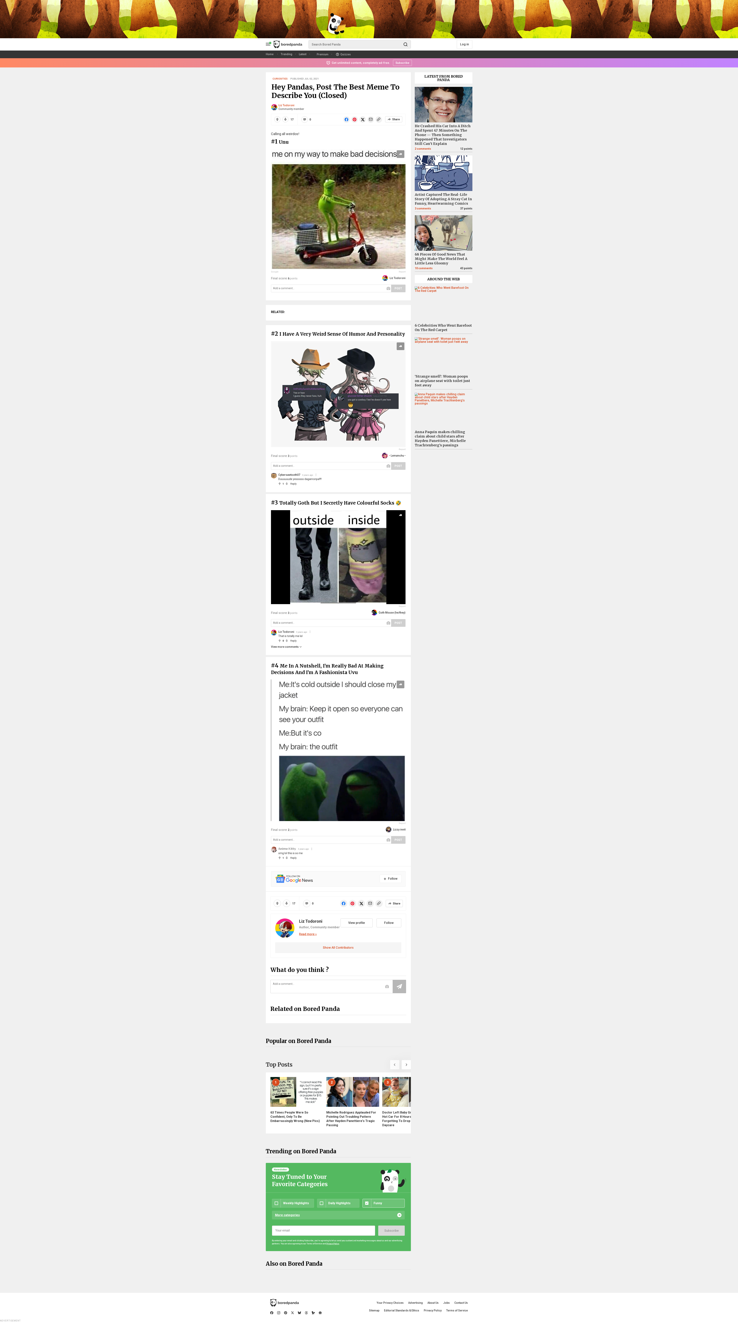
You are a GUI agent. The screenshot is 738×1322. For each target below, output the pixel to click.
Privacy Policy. (332, 1244)
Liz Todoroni (286, 105)
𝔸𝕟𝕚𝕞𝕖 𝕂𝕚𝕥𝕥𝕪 (287, 848)
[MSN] (313, 1312)
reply (293, 483)
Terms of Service (457, 1310)
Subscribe (391, 1230)
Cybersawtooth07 (289, 474)
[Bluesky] (299, 1312)
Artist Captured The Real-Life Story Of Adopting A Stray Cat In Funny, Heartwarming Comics (443, 199)
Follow (389, 923)
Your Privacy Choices (390, 1302)
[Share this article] (400, 154)
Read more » (308, 934)
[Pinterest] (285, 1312)
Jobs (446, 1302)
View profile (356, 923)
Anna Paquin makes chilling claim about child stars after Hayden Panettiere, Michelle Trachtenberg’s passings (440, 438)
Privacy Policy (433, 1310)
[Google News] (320, 1312)
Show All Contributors (338, 947)
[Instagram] (278, 1312)
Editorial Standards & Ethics (401, 1310)
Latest (302, 54)
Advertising (415, 1302)
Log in (464, 44)
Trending (286, 54)
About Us (433, 1302)
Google (274, 272)
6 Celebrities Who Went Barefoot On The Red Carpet (443, 327)
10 (424, 268)
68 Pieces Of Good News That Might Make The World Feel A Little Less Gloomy (441, 258)
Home (269, 54)
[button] (394, 1064)
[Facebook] (271, 1312)
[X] (292, 1312)
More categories (287, 1215)
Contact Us (461, 1302)
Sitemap (374, 1310)
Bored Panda (284, 1303)
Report (402, 272)
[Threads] (306, 1312)
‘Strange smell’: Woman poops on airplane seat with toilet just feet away (442, 380)
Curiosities (280, 78)
